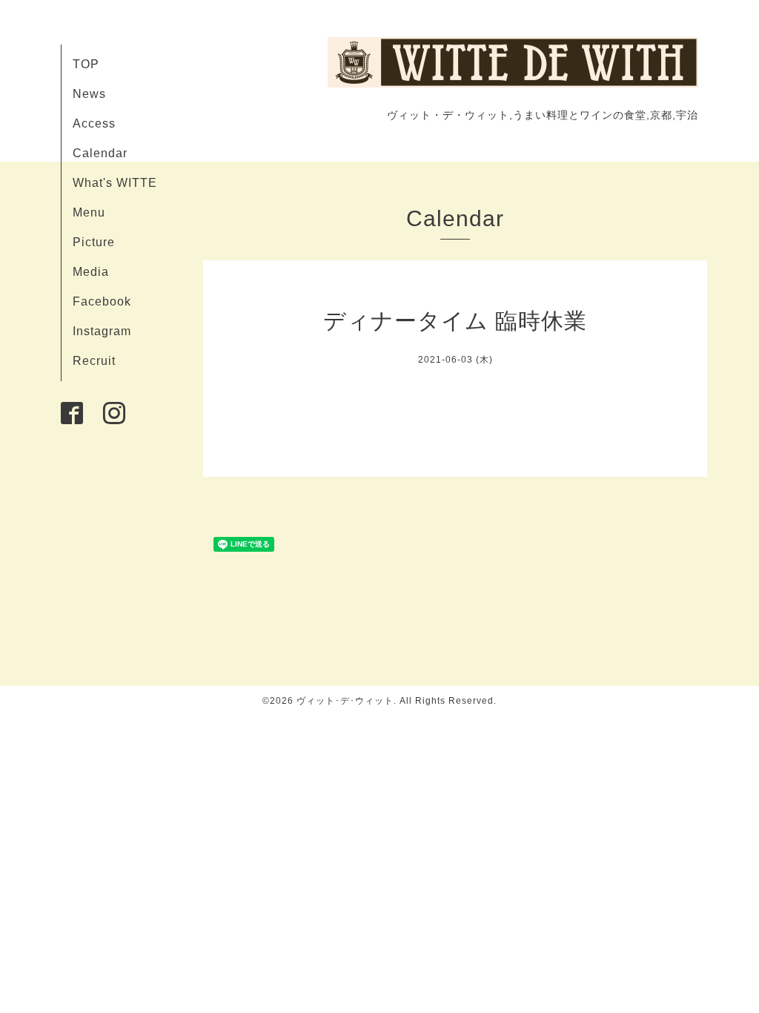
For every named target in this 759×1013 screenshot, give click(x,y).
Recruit (94, 360)
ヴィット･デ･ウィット (345, 701)
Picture (94, 242)
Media (91, 271)
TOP (86, 64)
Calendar (100, 153)
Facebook (102, 301)
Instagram (102, 331)
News (89, 94)
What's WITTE (115, 182)
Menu (89, 212)
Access (94, 123)
